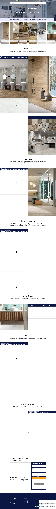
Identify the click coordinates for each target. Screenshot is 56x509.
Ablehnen (47, 506)
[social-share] (15, 0)
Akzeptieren (41, 506)
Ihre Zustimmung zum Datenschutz (36, 476)
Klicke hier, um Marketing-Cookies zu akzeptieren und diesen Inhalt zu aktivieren (38, 484)
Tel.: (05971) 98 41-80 (12, 479)
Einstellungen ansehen (52, 506)
